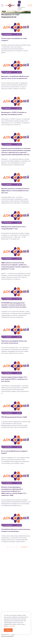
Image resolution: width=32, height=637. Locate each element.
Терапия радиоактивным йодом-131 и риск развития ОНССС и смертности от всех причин (14, 379)
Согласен (8, 630)
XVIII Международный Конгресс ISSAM (14, 417)
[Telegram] (19, 2)
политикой (11, 626)
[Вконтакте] (19, 5)
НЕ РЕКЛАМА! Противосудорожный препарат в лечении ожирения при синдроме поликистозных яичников (13, 305)
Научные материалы (7, 636)
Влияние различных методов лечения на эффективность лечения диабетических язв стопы (15, 190)
